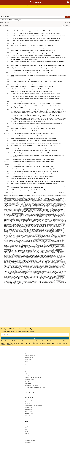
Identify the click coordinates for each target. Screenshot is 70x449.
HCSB (7, 86)
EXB (8, 75)
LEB (8, 103)
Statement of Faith (29, 357)
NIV (8, 145)
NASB (7, 131)
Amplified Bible (30, 197)
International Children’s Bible (15, 225)
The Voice (58, 280)
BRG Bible (11, 199)
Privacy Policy (58, 343)
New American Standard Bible (57, 244)
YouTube (27, 433)
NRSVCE (7, 164)
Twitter (26, 431)
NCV (8, 138)
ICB (8, 89)
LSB (8, 101)
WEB (8, 183)
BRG (8, 40)
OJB (8, 169)
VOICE (7, 181)
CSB (8, 43)
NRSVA (7, 159)
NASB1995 (6, 133)
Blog (26, 363)
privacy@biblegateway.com (7, 344)
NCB (8, 136)
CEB (8, 48)
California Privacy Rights (31, 385)
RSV (8, 174)
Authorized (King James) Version (44, 229)
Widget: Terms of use (30, 393)
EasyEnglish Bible (56, 209)
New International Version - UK (41, 254)
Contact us (27, 381)
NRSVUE (7, 166)
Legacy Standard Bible (44, 230)
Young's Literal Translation (10, 283)
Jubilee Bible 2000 (42, 228)
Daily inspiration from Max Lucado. (35, 6)
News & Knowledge (30, 355)
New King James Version (15, 256)
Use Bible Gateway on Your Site (33, 377)
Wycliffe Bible (47, 282)
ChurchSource (28, 403)
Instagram (27, 426)
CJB (8, 50)
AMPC (7, 38)
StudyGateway (28, 402)
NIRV (8, 143)
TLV (8, 178)
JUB (8, 93)
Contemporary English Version (40, 205)
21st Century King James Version (11, 195)
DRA (8, 57)
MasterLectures (29, 417)
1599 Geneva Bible (43, 216)
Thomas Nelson (29, 411)
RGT (8, 171)
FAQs (26, 374)
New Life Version (27, 257)
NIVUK (7, 148)
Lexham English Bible (47, 233)
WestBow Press (29, 413)
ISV (8, 91)
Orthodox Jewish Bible (33, 271)
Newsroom (27, 365)
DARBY (7, 55)
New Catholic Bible (23, 247)
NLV (8, 153)
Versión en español (30, 440)
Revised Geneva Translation (19, 272)
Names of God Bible (52, 237)
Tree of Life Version (13, 278)
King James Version (21, 229)
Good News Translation (26, 221)
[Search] (67, 17)
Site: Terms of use (29, 391)
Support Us (28, 367)
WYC (8, 186)
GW (8, 81)
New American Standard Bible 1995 (12, 246)
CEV (8, 53)
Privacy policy (28, 383)
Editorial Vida (28, 409)
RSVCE (7, 176)
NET (8, 140)
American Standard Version (49, 195)
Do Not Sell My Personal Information (35, 387)
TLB (8, 106)
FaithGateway (28, 400)
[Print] (67, 26)
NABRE (7, 128)
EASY (8, 65)
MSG (8, 110)
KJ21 (8, 31)
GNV (8, 79)
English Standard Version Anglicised (44, 214)
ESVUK (7, 73)
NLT (8, 155)
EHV (8, 68)
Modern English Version (37, 236)
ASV (8, 33)
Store (26, 361)
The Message (63, 235)
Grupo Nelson (28, 407)
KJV (8, 96)
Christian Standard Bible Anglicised (49, 203)
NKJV (8, 150)
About (26, 353)
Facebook (27, 424)
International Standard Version (28, 226)
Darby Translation (48, 206)
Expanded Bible (56, 215)
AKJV (8, 98)
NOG (8, 126)
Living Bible (38, 234)
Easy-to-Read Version (21, 209)
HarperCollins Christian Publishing (34, 405)
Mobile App (28, 359)
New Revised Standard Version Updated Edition (47, 269)
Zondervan (27, 415)
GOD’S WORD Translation (22, 220)
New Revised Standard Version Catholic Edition (34, 266)
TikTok (26, 429)
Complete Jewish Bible (60, 204)
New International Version (15, 252)
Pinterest (27, 428)
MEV (8, 123)
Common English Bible (26, 204)
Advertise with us (29, 379)
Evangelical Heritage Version (15, 211)
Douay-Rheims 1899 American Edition (33, 208)
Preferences (28, 442)
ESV (8, 70)
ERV (8, 61)
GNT (8, 84)
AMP (8, 35)
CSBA (7, 45)
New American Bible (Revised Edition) (42, 239)
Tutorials (27, 376)
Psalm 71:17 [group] (4, 25)
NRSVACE (6, 161)
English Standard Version (17, 213)
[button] (68, 2)
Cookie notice (28, 389)
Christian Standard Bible (55, 200)
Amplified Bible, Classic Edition (23, 198)
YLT (8, 190)
